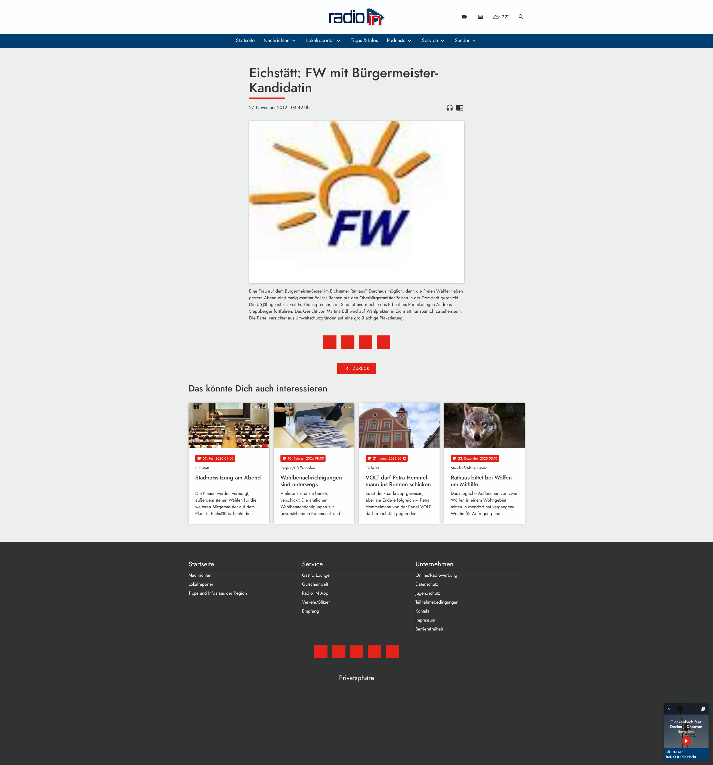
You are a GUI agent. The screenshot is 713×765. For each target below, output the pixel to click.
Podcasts (396, 40)
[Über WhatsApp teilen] (365, 342)
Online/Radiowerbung (436, 575)
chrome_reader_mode (460, 108)
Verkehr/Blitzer (316, 602)
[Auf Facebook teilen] (329, 342)
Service (430, 40)
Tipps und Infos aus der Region (218, 593)
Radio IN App (315, 593)
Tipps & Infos (364, 40)
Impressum (425, 620)
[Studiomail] (194, 16)
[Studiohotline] (239, 16)
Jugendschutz (427, 593)
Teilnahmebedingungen (436, 602)
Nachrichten (276, 40)
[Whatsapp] (227, 16)
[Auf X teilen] (347, 342)
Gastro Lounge (315, 575)
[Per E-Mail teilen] (383, 342)
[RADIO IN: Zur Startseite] (357, 17)
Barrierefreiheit (429, 629)
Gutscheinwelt (315, 584)
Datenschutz (426, 584)
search (521, 16)
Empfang (310, 611)
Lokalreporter (320, 40)
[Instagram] (216, 16)
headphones (450, 108)
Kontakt (422, 611)
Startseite (245, 40)
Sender (462, 40)
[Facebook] (205, 16)
